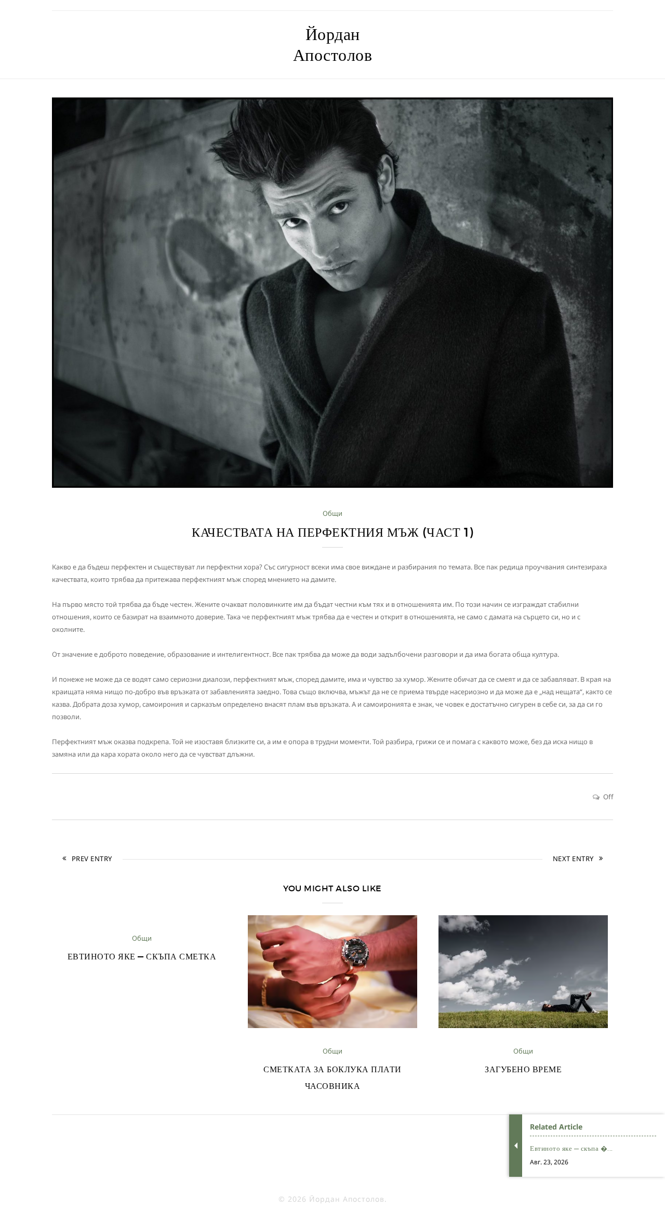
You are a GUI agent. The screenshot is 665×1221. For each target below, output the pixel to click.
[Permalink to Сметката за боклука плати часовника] (332, 1025)
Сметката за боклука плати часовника (332, 1077)
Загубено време (523, 1069)
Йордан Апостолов (333, 45)
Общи (332, 513)
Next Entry (573, 858)
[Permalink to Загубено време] (523, 1025)
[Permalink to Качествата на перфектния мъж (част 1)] (332, 485)
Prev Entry (92, 858)
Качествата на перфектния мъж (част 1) (332, 532)
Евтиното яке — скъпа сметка (142, 956)
